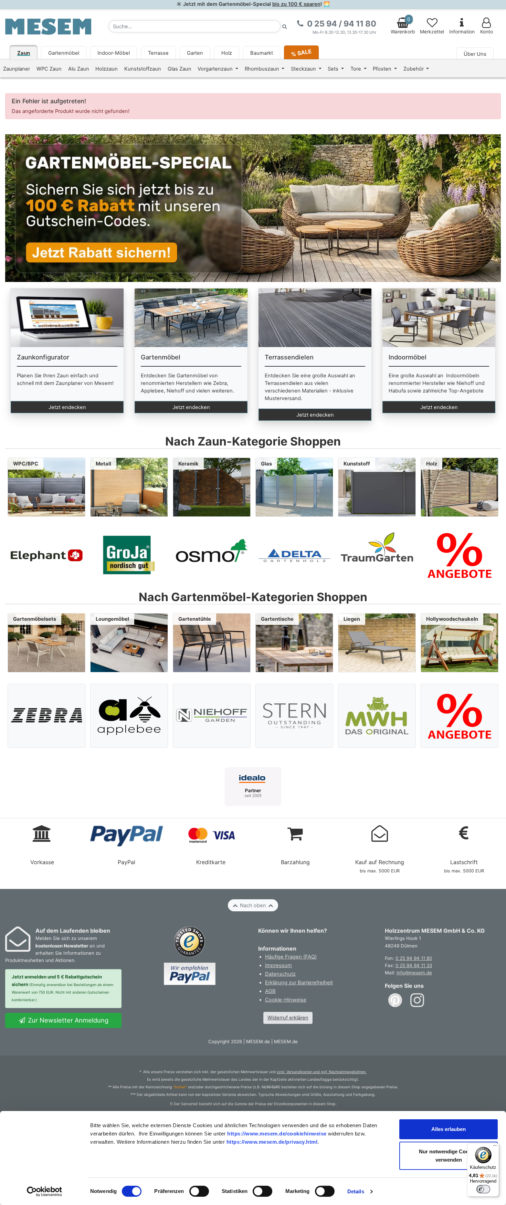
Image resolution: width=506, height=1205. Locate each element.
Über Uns (475, 54)
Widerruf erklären (287, 1018)
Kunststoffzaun (142, 69)
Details (355, 1191)
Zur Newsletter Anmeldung (67, 1020)
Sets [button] (334, 69)
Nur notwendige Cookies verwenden (448, 1156)
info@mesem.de (414, 972)
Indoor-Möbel (113, 53)
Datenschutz (280, 974)
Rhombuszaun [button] (263, 69)
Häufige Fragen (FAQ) (291, 957)
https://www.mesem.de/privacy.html (272, 1142)
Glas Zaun (179, 69)
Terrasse (158, 53)
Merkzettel (432, 31)
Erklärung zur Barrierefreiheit (299, 982)
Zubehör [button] (414, 69)
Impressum (278, 965)
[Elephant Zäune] (46, 555)
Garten (195, 53)
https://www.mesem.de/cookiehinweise (277, 1133)
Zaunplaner (16, 69)
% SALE (301, 52)
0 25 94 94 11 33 (414, 965)
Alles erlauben (448, 1129)
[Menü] (495, 1147)
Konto (486, 31)
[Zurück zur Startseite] (48, 26)
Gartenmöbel (63, 53)
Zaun (23, 53)
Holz (226, 53)
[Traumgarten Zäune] (377, 555)
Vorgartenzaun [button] (216, 69)
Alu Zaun (78, 69)
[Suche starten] (284, 26)
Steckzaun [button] (304, 69)
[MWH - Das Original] (377, 716)
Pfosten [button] (383, 69)
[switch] (199, 1191)
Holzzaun (106, 69)
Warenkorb (403, 25)
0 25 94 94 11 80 (414, 958)
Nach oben (253, 905)
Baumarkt (261, 53)
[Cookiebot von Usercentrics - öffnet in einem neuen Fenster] (44, 1191)
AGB (270, 991)
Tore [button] (356, 69)
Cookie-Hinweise (285, 1000)
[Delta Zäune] (294, 555)
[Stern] (294, 716)
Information (462, 31)
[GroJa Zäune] (129, 555)
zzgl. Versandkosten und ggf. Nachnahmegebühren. (322, 1072)
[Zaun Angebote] (459, 555)
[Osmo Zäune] (212, 555)
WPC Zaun (49, 69)
